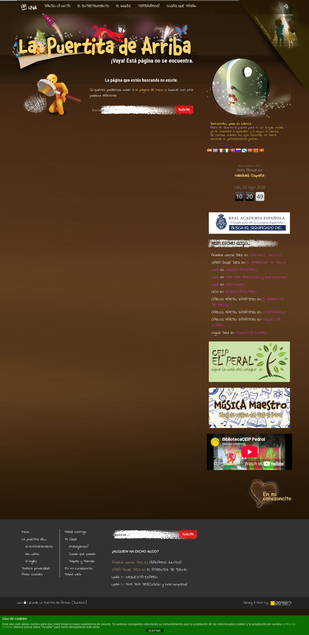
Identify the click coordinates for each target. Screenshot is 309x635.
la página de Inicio (148, 90)
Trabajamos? (149, 6)
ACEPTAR (154, 630)
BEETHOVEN (234, 284)
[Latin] (261, 150)
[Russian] (238, 150)
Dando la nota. (57, 6)
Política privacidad (36, 568)
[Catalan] (256, 150)
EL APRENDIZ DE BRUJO (267, 263)
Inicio (25, 532)
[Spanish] (209, 150)
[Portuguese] (232, 150)
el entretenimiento (93, 6)
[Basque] (250, 150)
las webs (32, 554)
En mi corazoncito (79, 568)
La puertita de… (34, 539)
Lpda (215, 270)
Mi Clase (71, 539)
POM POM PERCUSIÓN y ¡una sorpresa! (256, 277)
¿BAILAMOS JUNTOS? (265, 255)
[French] (221, 150)
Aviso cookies (32, 574)
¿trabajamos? (78, 546)
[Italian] (227, 150)
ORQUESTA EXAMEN (241, 270)
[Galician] (244, 150)
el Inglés (123, 6)
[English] (215, 150)
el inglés (31, 561)
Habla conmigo (76, 532)
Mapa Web (73, 574)
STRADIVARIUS (274, 312)
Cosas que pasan (181, 6)
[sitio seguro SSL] (25, 603)
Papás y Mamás (81, 561)
